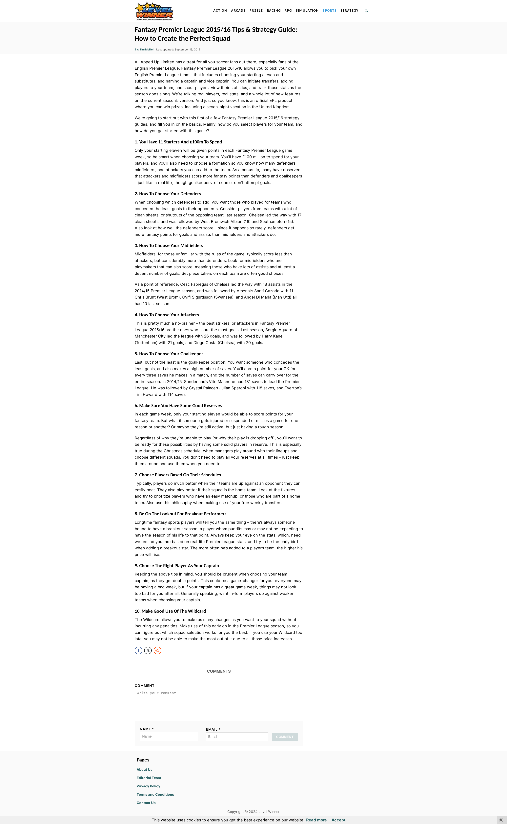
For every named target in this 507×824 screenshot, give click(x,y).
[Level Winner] (169, 11)
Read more (316, 820)
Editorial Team (149, 778)
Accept (339, 820)
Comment (145, 686)
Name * (147, 729)
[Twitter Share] (148, 650)
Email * (213, 729)
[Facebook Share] (138, 650)
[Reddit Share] (157, 650)
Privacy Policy (148, 786)
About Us (144, 769)
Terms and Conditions (155, 794)
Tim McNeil (147, 49)
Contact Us (146, 803)
